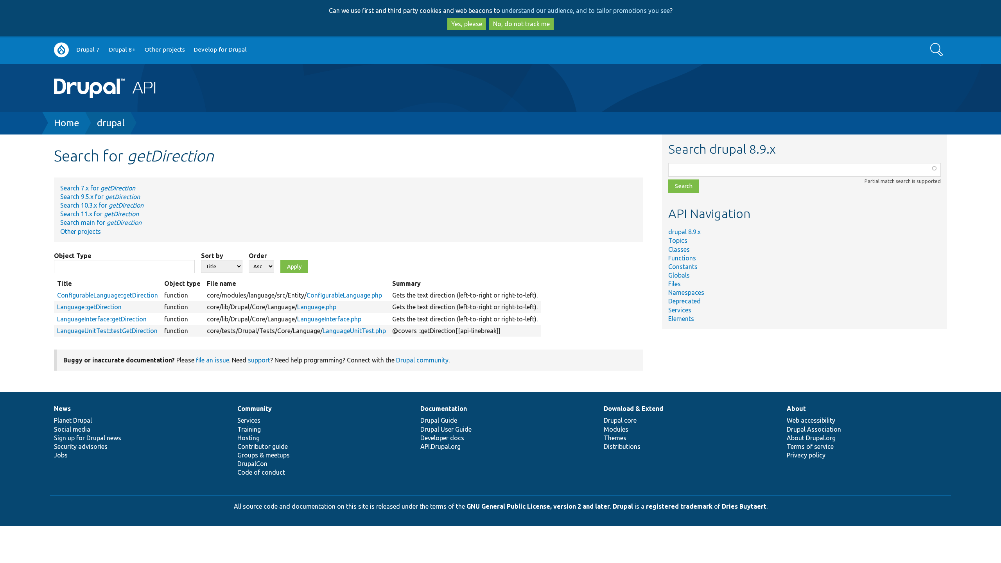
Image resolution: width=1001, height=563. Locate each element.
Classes (679, 249)
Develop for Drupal (220, 49)
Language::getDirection (89, 306)
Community (254, 408)
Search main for (101, 222)
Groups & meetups (263, 455)
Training (249, 429)
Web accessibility (811, 420)
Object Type (72, 255)
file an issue (212, 360)
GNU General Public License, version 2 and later (538, 506)
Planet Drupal (73, 420)
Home (66, 123)
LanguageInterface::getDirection (102, 319)
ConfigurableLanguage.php (344, 295)
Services (679, 310)
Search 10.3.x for (102, 205)
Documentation (443, 408)
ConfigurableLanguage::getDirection (107, 295)
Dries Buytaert (744, 506)
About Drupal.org (811, 437)
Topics (677, 240)
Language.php (316, 306)
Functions (682, 258)
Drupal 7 (88, 49)
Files (674, 283)
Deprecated (684, 301)
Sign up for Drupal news (87, 437)
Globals (679, 275)
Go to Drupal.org (61, 50)
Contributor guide (262, 446)
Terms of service (810, 446)
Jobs (61, 455)
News (62, 408)
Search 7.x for (97, 188)
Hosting (248, 437)
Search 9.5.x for (100, 196)
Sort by (212, 255)
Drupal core (620, 420)
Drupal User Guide (446, 429)
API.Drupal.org (440, 446)
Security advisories (81, 446)
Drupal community (422, 360)
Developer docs (442, 437)
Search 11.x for (99, 213)
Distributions (622, 446)
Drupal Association (814, 429)
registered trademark (679, 506)
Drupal (623, 506)
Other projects (165, 49)
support (259, 360)
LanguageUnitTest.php (354, 330)
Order (258, 255)
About (796, 408)
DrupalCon (252, 463)
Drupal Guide (438, 420)
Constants (683, 266)
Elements (681, 318)
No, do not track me (521, 23)
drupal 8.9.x (684, 231)
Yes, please (466, 23)
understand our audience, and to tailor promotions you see (586, 10)
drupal (111, 123)
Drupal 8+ (122, 49)
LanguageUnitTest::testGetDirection (107, 330)
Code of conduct (261, 472)
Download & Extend (633, 408)
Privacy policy (806, 455)
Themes (615, 437)
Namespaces (686, 292)
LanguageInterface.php (329, 319)
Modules (616, 429)
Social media (72, 429)
